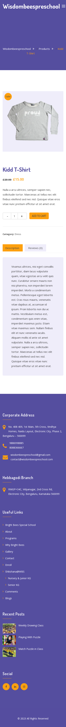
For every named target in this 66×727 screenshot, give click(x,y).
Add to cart (39, 216)
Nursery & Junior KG (19, 578)
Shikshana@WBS (14, 571)
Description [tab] (12, 248)
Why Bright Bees (14, 545)
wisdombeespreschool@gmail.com (30, 454)
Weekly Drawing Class (30, 625)
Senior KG (13, 585)
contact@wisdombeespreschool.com (32, 459)
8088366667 (17, 447)
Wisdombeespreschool (31, 6)
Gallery (9, 551)
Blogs (8, 598)
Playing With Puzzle (29, 637)
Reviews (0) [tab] (35, 248)
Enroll (8, 565)
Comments (11, 591)
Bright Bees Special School (20, 525)
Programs (11, 538)
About (8, 531)
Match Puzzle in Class (30, 649)
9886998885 (17, 443)
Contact (9, 558)
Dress (18, 234)
